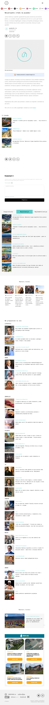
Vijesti (12, 8)
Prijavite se (24, 200)
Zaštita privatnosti (34, 701)
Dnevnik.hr (5, 8)
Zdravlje (36, 8)
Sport (17, 8)
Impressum (32, 700)
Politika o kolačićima (40, 701)
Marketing (36, 700)
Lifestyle (30, 8)
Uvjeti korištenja (41, 700)
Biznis (42, 8)
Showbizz (23, 8)
